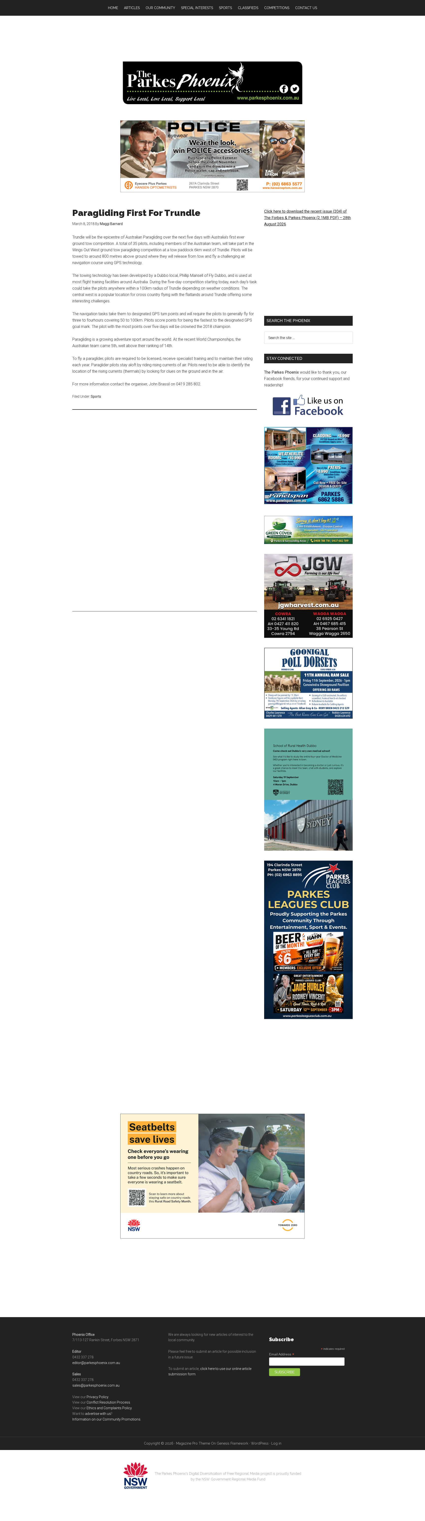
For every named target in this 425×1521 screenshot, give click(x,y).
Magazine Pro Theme (193, 1443)
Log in (276, 1443)
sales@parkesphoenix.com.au (96, 1385)
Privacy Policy (97, 1397)
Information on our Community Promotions (106, 1419)
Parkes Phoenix (212, 82)
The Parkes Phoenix (281, 372)
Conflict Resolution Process (108, 1402)
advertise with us (98, 1414)
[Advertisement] (212, 37)
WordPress (260, 1443)
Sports (96, 396)
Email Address (281, 1354)
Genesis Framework (232, 1443)
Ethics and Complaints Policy (109, 1408)
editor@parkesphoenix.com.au (96, 1363)
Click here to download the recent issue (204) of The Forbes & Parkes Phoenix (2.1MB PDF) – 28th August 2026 (307, 217)
